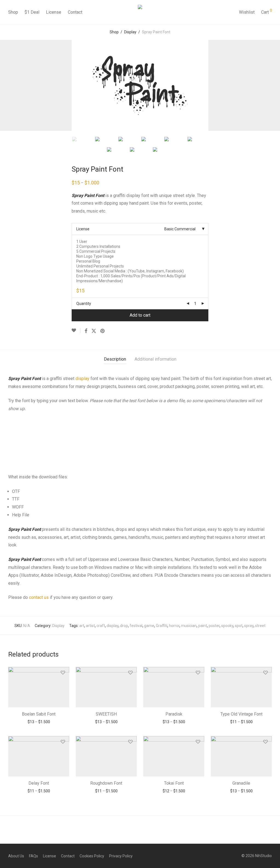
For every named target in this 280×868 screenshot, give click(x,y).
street (260, 625)
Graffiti (161, 625)
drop (124, 625)
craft (101, 625)
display (82, 378)
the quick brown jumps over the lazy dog (108, 430)
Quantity (83, 303)
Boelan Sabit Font (39, 714)
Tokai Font (174, 783)
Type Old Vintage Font (241, 714)
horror (174, 625)
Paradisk (173, 714)
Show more (39, 722)
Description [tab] (115, 359)
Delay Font (38, 783)
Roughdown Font (106, 783)
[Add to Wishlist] (76, 330)
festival (136, 625)
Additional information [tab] (155, 359)
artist (90, 625)
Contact (75, 12)
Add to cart (140, 315)
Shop (13, 12)
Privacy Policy (121, 856)
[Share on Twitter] (93, 331)
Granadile (241, 783)
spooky (227, 625)
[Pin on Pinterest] (102, 331)
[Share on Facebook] (85, 331)
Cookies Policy (92, 856)
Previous (9, 85)
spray (248, 625)
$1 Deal (32, 12)
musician (189, 625)
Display (130, 32)
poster (214, 625)
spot (239, 625)
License (53, 12)
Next (271, 85)
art (81, 625)
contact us (39, 597)
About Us (16, 856)
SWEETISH (106, 714)
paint (202, 625)
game (149, 625)
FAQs (33, 856)
